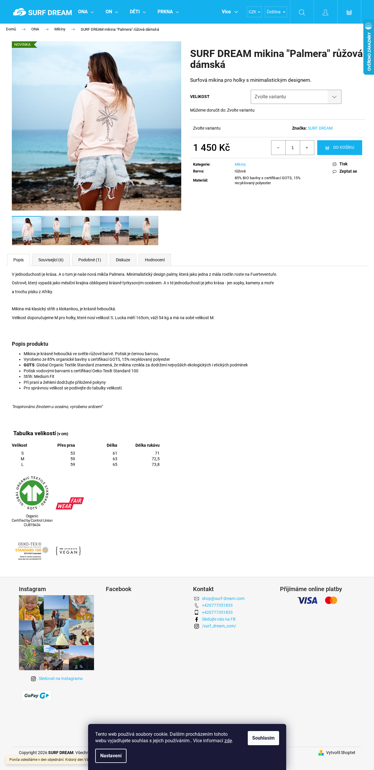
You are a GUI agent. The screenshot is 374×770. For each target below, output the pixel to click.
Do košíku (343, 147)
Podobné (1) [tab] (89, 259)
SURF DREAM (320, 128)
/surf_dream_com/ (219, 626)
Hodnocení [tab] (155, 259)
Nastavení (111, 755)
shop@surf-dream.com (223, 598)
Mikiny (240, 164)
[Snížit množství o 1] (278, 148)
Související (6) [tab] (51, 259)
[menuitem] (86, 12)
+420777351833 (217, 605)
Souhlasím (263, 738)
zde (228, 740)
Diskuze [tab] (123, 259)
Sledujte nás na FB (219, 619)
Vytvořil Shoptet (340, 752)
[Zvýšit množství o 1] (307, 148)
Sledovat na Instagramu (61, 678)
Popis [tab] (18, 259)
